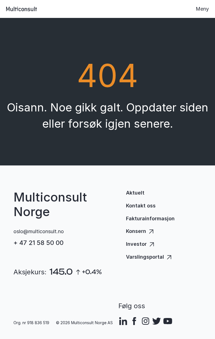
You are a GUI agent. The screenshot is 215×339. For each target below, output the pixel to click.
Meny (202, 9)
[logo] (21, 9)
